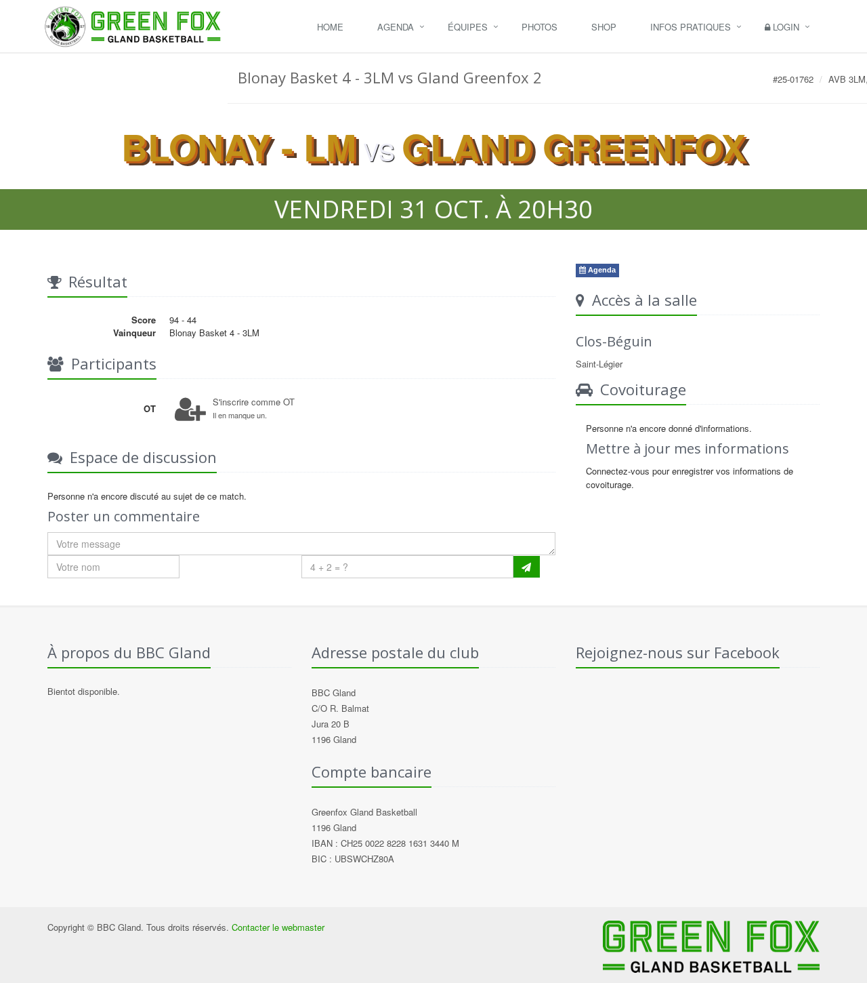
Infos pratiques (690, 26)
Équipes (468, 26)
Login (784, 26)
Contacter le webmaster (278, 927)
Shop (603, 26)
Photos (539, 26)
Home (330, 26)
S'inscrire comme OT (254, 401)
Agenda (395, 26)
